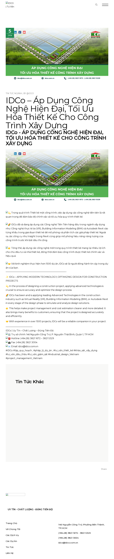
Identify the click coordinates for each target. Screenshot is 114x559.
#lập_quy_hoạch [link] (22, 350)
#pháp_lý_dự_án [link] (42, 350)
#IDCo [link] (9, 350)
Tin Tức (10, 547)
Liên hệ (9, 553)
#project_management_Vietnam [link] (24, 358)
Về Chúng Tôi (13, 529)
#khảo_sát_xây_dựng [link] (85, 350)
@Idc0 (30, 93)
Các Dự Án (11, 541)
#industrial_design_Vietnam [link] (63, 354)
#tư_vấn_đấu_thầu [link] (16, 354)
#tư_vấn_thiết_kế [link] (63, 350)
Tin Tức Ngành (14, 93)
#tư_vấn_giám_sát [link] (38, 354)
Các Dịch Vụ (12, 535)
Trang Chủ (11, 523)
